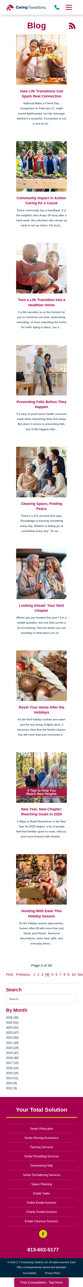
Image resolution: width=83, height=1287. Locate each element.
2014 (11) (12, 1078)
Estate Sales (41, 1193)
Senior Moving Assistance (41, 1137)
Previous (23, 975)
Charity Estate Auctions (41, 1211)
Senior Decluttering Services (41, 1175)
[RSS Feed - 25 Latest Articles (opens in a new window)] (72, 25)
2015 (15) (12, 1073)
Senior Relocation (41, 1128)
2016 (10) (12, 1068)
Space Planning (41, 1184)
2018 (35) (12, 1058)
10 (74, 975)
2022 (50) (12, 1037)
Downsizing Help (41, 1165)
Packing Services (41, 1147)
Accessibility (29, 1273)
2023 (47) (12, 1032)
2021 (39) (12, 1042)
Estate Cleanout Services (41, 1221)
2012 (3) (11, 1088)
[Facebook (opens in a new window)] (43, 1234)
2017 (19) (12, 1063)
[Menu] (68, 7)
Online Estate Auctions (41, 1202)
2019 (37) (12, 1052)
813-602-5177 (43, 1249)
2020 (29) (12, 1047)
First (9, 975)
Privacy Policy (52, 1273)
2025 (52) (12, 1022)
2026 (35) (12, 1017)
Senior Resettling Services (41, 1156)
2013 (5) (11, 1083)
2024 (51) (12, 1027)
